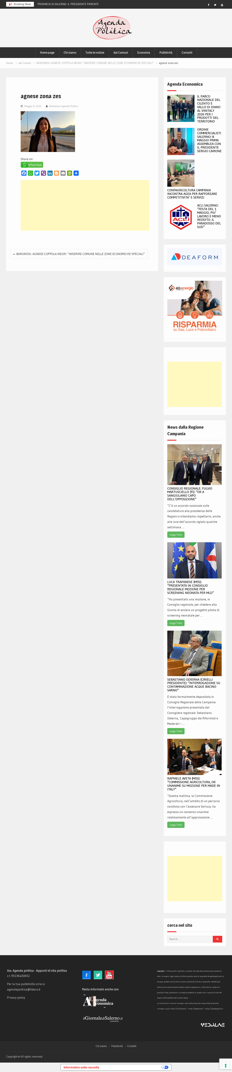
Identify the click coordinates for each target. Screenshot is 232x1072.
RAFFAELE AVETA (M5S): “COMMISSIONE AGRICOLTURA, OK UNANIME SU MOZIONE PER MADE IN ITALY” (193, 783)
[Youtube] (222, 5)
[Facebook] (209, 5)
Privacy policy (16, 997)
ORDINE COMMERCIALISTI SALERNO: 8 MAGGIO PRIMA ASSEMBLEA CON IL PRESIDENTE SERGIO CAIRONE (209, 140)
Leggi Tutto (176, 534)
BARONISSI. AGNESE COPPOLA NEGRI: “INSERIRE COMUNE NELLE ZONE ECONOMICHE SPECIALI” (80, 254)
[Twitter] (215, 5)
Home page (47, 52)
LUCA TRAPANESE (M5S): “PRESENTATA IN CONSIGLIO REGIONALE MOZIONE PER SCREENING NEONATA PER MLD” (190, 587)
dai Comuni (120, 52)
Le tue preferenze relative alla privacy (132, 1067)
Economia (143, 52)
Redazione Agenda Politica (63, 106)
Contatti (187, 52)
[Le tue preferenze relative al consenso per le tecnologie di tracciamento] (225, 1065)
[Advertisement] (85, 205)
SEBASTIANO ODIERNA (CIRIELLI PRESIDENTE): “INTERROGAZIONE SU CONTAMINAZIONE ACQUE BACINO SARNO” (193, 685)
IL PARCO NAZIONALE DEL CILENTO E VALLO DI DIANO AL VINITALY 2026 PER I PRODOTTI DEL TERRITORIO (208, 109)
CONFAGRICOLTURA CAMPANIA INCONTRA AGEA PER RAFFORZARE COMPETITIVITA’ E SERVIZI (192, 193)
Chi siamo (70, 52)
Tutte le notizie (95, 52)
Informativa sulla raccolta (81, 1067)
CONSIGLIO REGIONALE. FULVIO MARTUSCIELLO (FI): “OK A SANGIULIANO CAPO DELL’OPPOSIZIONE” (189, 493)
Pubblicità (165, 52)
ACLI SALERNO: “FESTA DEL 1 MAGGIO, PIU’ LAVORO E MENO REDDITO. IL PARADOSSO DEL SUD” (209, 216)
